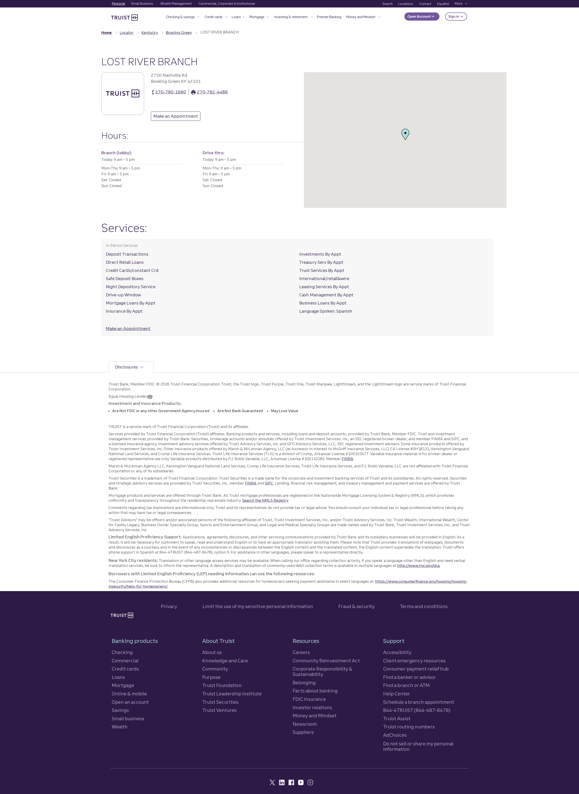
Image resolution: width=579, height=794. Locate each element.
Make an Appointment (174, 117)
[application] (405, 140)
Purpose (211, 677)
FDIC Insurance (309, 699)
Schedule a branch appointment (418, 702)
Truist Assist (397, 718)
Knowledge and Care (225, 660)
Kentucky (149, 32)
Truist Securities (220, 702)
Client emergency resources (414, 660)
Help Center (396, 694)
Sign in (457, 16)
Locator (126, 32)
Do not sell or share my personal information (418, 746)
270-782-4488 (212, 92)
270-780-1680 (170, 92)
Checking (122, 652)
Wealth (120, 727)
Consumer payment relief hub (416, 669)
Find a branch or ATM (406, 685)
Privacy (169, 606)
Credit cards (125, 669)
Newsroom (305, 724)
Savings (120, 710)
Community (215, 669)
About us (212, 652)
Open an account (130, 702)
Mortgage (123, 685)
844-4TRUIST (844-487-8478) (416, 710)
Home (106, 32)
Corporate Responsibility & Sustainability (322, 671)
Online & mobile (129, 694)
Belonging (304, 682)
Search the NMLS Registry (265, 500)
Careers (301, 652)
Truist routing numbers (409, 727)
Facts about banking (315, 691)
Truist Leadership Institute (232, 694)
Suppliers (303, 732)
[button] (182, 18)
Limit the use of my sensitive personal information (257, 606)
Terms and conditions (424, 606)
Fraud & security (356, 606)
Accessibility (397, 652)
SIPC (269, 483)
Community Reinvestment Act (326, 660)
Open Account (419, 16)
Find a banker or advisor (409, 677)
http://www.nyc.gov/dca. (418, 565)
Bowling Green (179, 32)
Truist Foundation (222, 685)
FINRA (347, 458)
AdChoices (395, 735)
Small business (128, 718)
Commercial (125, 660)
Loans (118, 677)
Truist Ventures (219, 710)
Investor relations (312, 707)
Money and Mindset (315, 715)
